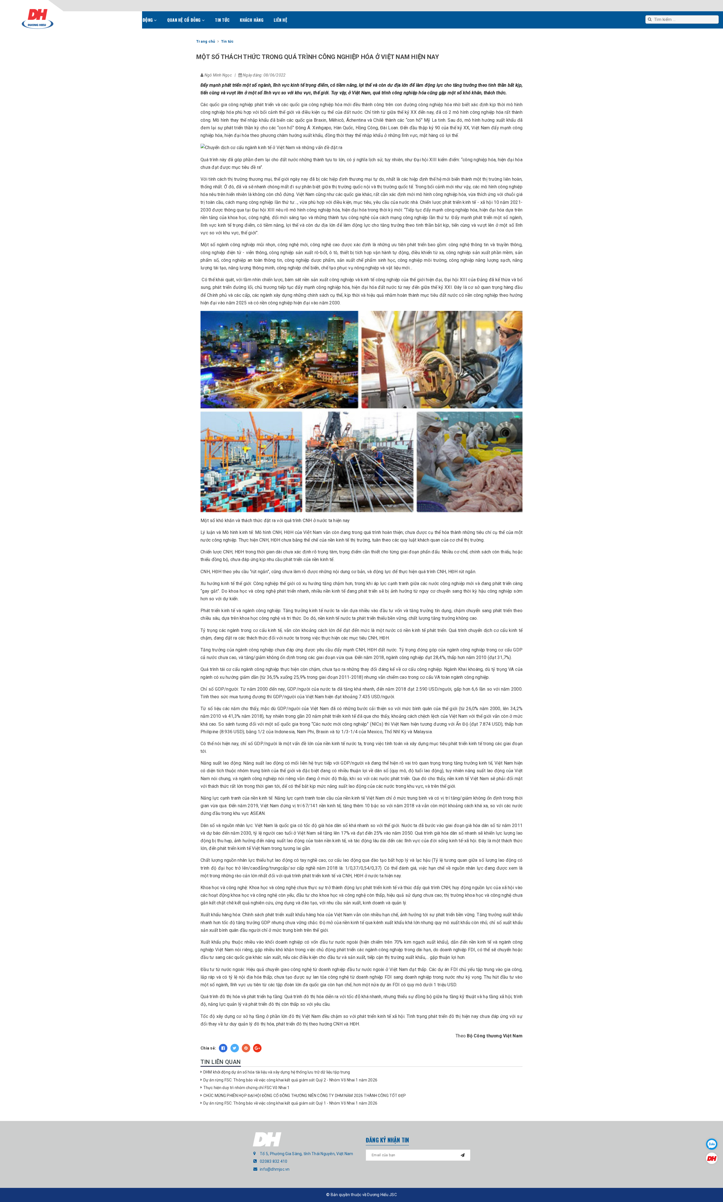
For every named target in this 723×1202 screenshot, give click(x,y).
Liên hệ (280, 20)
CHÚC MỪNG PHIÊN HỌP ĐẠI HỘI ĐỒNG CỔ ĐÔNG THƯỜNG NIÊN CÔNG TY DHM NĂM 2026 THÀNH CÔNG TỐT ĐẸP (304, 1095)
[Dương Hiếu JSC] (37, 19)
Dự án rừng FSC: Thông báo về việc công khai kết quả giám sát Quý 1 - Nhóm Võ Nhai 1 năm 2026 (290, 1103)
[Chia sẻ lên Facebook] (223, 1048)
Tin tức (222, 20)
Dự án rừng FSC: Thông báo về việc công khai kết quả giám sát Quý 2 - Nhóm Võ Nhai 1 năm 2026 (290, 1080)
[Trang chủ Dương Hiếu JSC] (711, 1158)
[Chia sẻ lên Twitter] (234, 1048)
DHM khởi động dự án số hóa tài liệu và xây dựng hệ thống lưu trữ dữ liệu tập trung (276, 1072)
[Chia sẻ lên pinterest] (246, 1048)
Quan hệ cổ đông (184, 20)
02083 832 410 (273, 1161)
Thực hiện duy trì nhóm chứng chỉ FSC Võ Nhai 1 (246, 1087)
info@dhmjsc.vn (275, 1169)
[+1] (257, 1048)
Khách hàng (251, 20)
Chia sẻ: (208, 1048)
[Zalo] (711, 1144)
